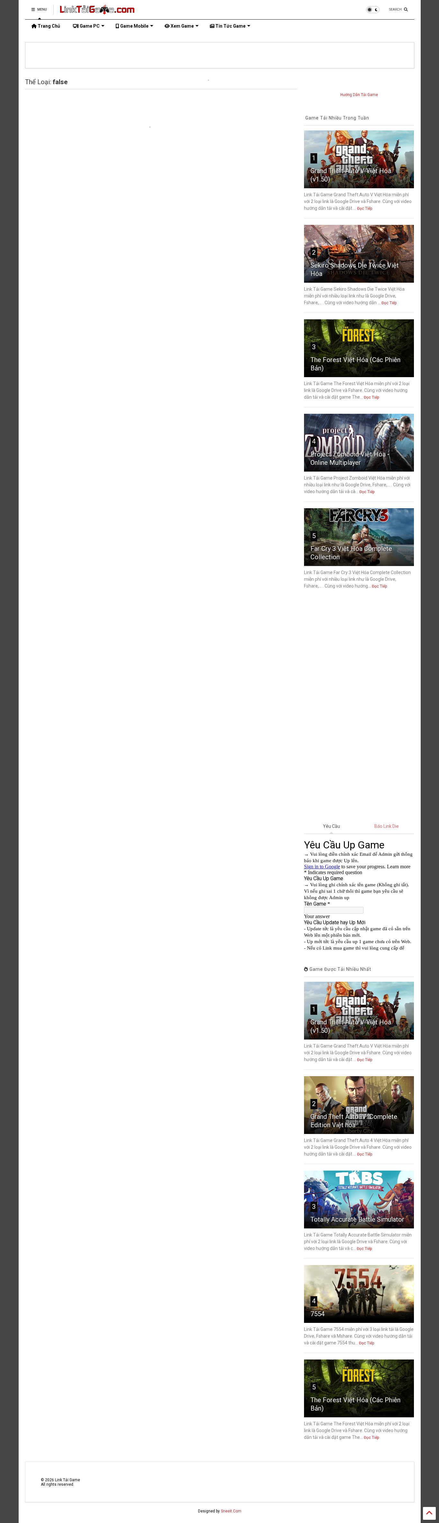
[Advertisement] (359, 706)
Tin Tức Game (230, 26)
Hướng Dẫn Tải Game (359, 95)
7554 (317, 1314)
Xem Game (182, 26)
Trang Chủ (48, 26)
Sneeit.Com (231, 1511)
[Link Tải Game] (97, 11)
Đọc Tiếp (364, 208)
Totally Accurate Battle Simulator (357, 1219)
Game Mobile (133, 26)
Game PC (89, 26)
